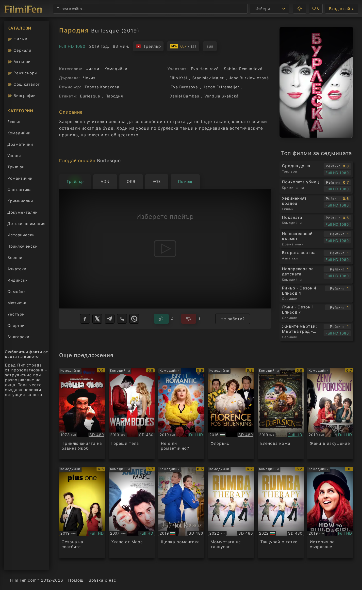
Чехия (89, 78)
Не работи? (232, 318)
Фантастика (19, 189)
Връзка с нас (102, 580)
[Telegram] (110, 319)
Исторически (21, 235)
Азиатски (16, 269)
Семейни (16, 291)
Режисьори (22, 73)
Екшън (13, 121)
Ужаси (14, 155)
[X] (97, 319)
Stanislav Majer (208, 78)
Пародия (114, 96)
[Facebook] (85, 319)
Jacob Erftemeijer (221, 87)
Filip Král (178, 78)
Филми (17, 39)
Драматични (20, 144)
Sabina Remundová (243, 68)
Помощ (76, 580)
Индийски (17, 280)
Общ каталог (23, 84)
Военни (14, 257)
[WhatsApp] (134, 319)
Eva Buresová (184, 87)
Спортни (16, 325)
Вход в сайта (341, 8)
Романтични (20, 178)
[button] (299, 9)
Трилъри (16, 168)
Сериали (19, 50)
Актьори (19, 61)
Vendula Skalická (221, 96)
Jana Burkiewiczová (249, 78)
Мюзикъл (16, 303)
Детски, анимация (26, 223)
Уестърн (16, 314)
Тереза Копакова (101, 87)
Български (18, 337)
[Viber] (122, 319)
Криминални (20, 201)
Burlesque (90, 96)
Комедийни (19, 133)
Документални (22, 212)
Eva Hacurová (205, 68)
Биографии (21, 95)
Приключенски (22, 246)
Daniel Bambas (184, 96)
